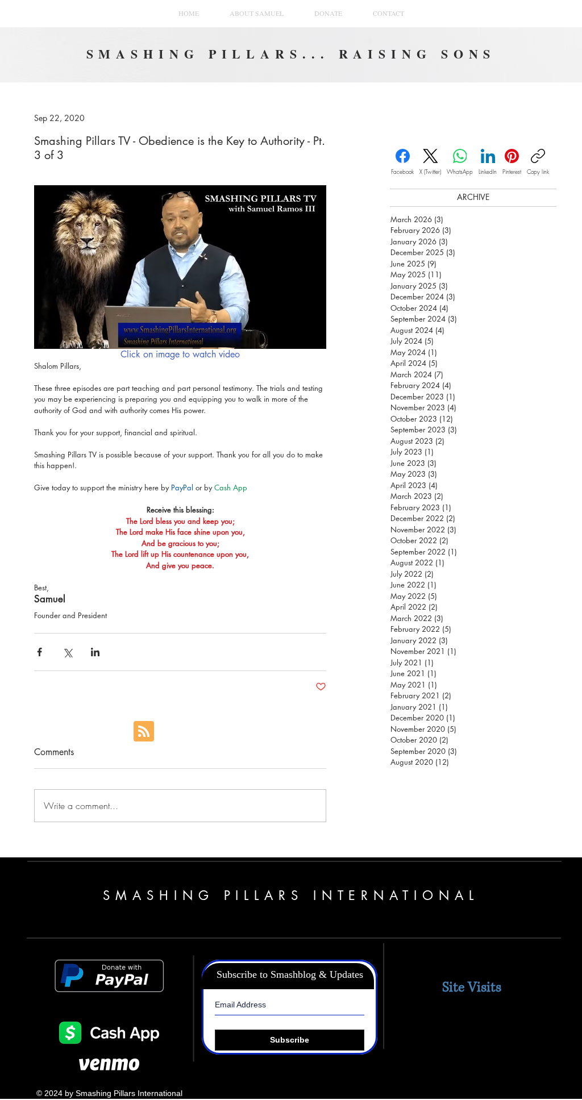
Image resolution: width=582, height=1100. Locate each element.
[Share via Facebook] (39, 652)
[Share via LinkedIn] (95, 652)
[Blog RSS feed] (144, 732)
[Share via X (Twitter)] (67, 652)
